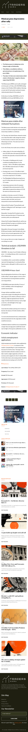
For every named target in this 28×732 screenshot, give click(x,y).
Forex (8, 24)
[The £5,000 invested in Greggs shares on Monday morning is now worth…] (3, 443)
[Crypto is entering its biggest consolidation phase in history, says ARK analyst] (3, 460)
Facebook (7, 428)
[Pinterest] (13, 399)
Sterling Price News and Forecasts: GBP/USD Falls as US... (12, 565)
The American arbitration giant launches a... (16, 448)
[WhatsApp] (16, 399)
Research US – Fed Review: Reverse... (15, 453)
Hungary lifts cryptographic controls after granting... (15, 465)
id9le (4, 27)
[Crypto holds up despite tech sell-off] (14, 521)
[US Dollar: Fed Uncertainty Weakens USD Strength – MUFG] (14, 616)
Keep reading (4, 510)
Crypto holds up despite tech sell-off (13, 533)
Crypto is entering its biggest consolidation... (13, 459)
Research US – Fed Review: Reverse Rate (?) (12, 501)
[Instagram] (2, 431)
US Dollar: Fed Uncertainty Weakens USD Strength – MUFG (13, 628)
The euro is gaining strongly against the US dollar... (13, 660)
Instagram (7, 431)
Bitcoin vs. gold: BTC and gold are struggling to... (12, 597)
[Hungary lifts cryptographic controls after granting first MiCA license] (3, 466)
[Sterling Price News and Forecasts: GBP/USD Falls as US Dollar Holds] (14, 552)
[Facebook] (7, 399)
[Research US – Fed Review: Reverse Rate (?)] (3, 454)
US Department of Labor (7, 345)
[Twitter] (10, 399)
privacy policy (18, 722)
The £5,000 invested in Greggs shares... (16, 442)
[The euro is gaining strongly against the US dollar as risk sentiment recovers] (14, 648)
